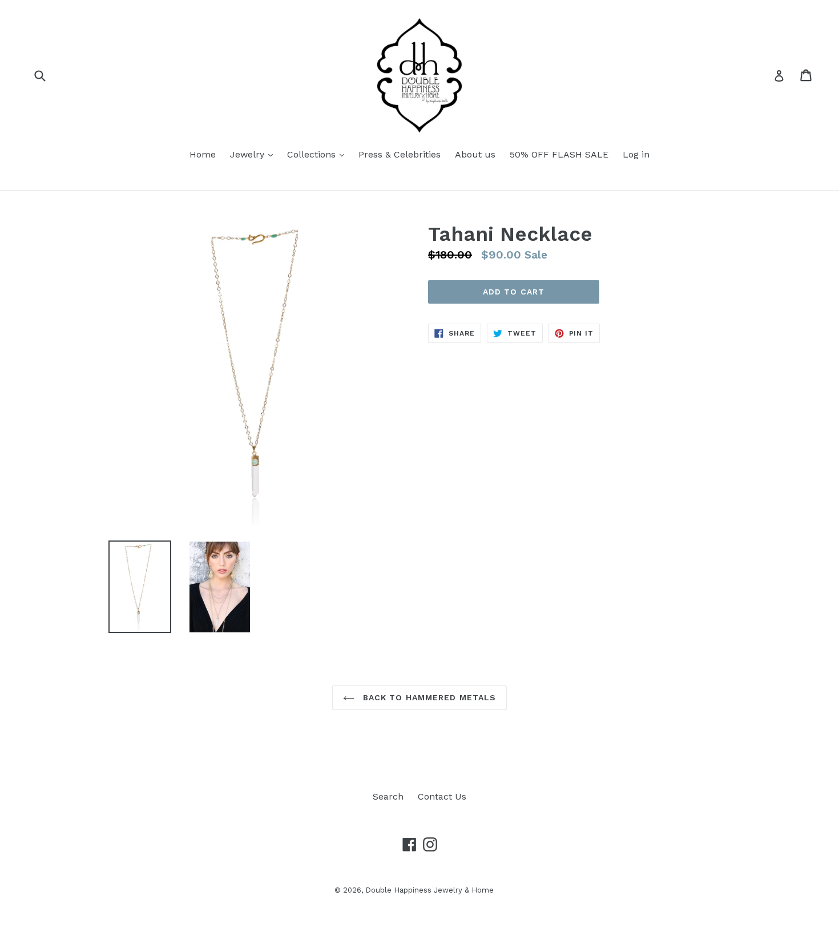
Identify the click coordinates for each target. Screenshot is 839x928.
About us (475, 154)
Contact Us (442, 796)
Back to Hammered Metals (428, 697)
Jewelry (248, 154)
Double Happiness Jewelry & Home (429, 890)
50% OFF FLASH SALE (559, 154)
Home (202, 154)
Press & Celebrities (399, 154)
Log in (636, 154)
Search (388, 796)
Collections (312, 154)
